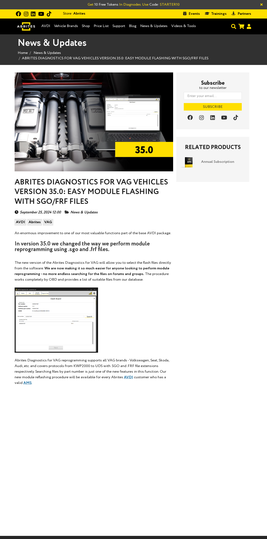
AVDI (45, 26)
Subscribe (213, 107)
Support (118, 26)
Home (23, 53)
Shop (86, 26)
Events (194, 13)
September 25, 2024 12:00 (40, 212)
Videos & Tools (183, 26)
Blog (132, 26)
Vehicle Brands (66, 26)
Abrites (35, 222)
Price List (101, 26)
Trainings (219, 13)
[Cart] (241, 26)
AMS (27, 383)
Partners (244, 13)
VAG (48, 222)
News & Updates (154, 26)
